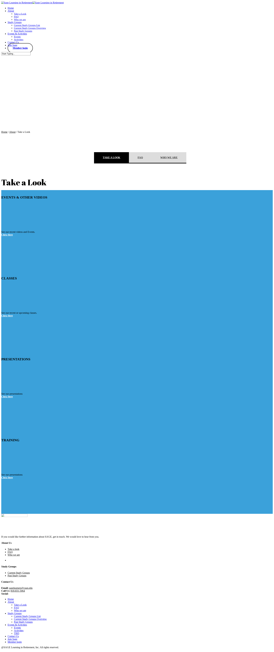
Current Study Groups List (27, 616)
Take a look (13, 549)
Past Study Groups (17, 575)
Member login (15, 642)
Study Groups (15, 613)
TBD (16, 633)
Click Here (7, 234)
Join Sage (12, 639)
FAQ (140, 157)
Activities (18, 630)
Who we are (169, 157)
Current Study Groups (19, 572)
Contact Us (13, 636)
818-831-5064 (18, 590)
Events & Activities (17, 624)
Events (17, 627)
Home (4, 132)
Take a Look (111, 157)
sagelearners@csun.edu (21, 588)
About (12, 132)
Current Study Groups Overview (30, 619)
